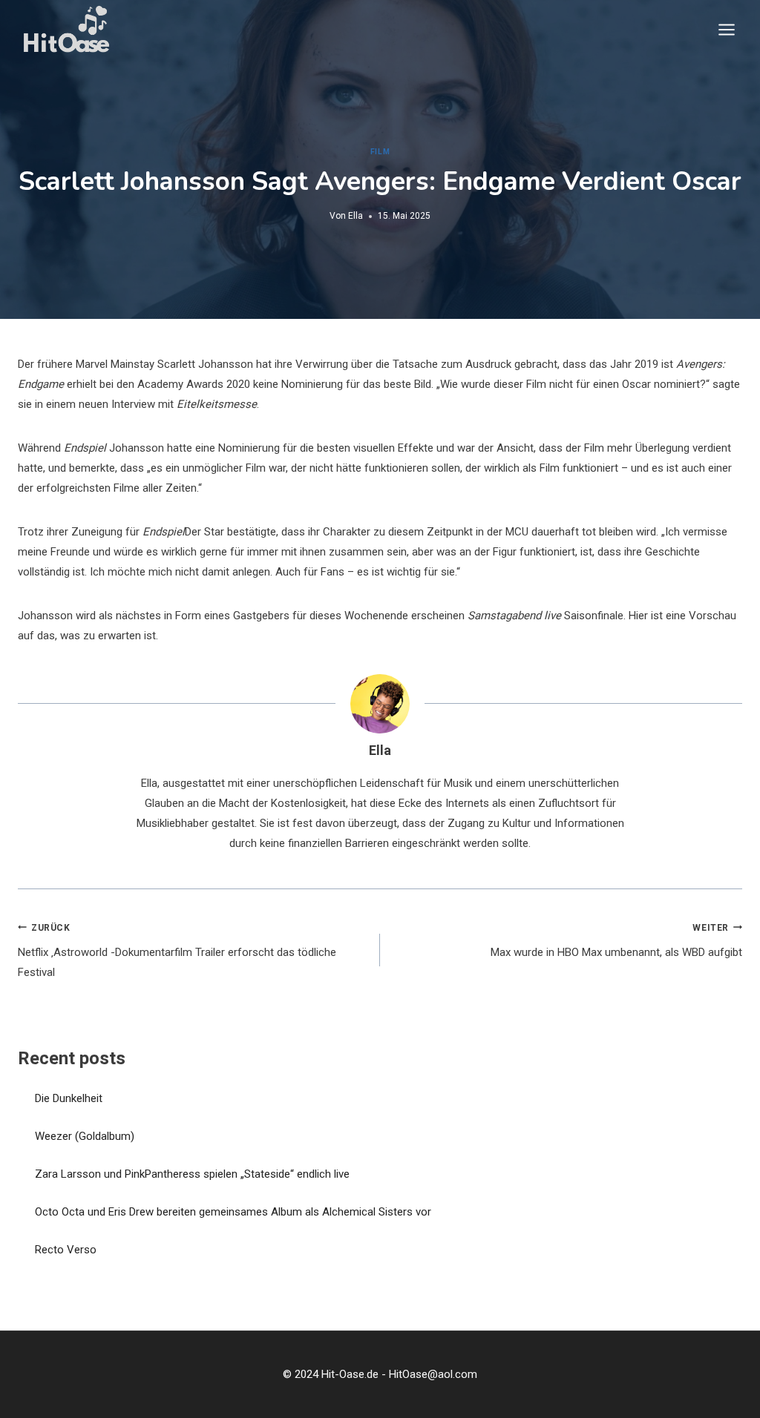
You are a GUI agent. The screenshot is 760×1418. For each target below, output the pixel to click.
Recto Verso (65, 1249)
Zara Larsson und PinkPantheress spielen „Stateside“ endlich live (192, 1174)
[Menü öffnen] (726, 29)
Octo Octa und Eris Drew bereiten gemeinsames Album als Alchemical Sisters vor (233, 1212)
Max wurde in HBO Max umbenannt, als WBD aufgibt (616, 941)
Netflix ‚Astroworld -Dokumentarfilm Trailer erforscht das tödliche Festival (177, 951)
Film (380, 151)
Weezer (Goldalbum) (84, 1136)
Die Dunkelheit (68, 1098)
